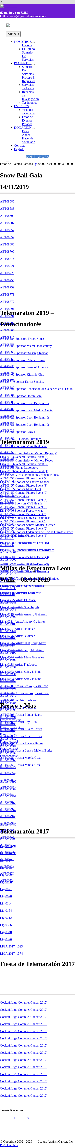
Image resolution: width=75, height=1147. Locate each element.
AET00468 (7, 622)
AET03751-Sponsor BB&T (17, 431)
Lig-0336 (6, 925)
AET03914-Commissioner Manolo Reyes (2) (28, 453)
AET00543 (7, 673)
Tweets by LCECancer (14, 1118)
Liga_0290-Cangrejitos (14, 496)
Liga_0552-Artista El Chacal (18, 600)
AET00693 (7, 809)
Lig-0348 (6, 932)
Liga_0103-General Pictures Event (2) (24, 464)
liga (35, 164)
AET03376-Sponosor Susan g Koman (24, 353)
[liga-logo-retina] (21, 26)
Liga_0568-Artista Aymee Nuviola (22, 585)
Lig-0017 (6, 860)
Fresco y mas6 (9, 756)
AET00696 (7, 823)
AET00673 (7, 773)
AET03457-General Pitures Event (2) (23, 528)
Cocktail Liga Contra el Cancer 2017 (23, 1002)
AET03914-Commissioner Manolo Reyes (26, 460)
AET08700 (7, 251)
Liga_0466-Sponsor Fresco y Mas (21, 510)
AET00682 (7, 787)
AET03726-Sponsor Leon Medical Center (26, 410)
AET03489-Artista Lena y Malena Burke (26, 750)
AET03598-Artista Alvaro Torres (21, 736)
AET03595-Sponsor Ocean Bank (21, 396)
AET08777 (7, 301)
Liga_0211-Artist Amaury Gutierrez (22, 621)
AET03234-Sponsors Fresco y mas (22, 338)
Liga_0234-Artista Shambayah (19, 607)
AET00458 (7, 608)
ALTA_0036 (8, 588)
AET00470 (7, 630)
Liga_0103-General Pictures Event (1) (24, 471)
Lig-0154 (6, 910)
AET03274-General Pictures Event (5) (24, 542)
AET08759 (7, 287)
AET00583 (7, 723)
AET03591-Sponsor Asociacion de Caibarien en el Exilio (36, 388)
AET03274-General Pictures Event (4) (24, 550)
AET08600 (7, 215)
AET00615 (7, 766)
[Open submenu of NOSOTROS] (33, 42)
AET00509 (7, 637)
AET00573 (7, 694)
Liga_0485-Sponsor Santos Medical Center (27, 525)
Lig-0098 (6, 896)
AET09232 (7, 545)
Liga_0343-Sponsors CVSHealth (21, 503)
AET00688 (7, 801)
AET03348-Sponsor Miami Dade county (26, 346)
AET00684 (7, 794)
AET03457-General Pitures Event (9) (23, 478)
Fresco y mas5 (9, 748)
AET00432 (7, 594)
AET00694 (7, 816)
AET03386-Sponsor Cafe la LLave (22, 360)
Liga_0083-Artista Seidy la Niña (20, 671)
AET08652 (7, 230)
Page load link (9, 1145)
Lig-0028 (6, 867)
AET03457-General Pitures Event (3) (23, 521)
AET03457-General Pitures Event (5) (23, 507)
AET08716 (7, 258)
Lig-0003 (6, 846)
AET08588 (7, 208)
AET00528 (7, 644)
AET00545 (7, 687)
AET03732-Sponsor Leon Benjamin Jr (24, 424)
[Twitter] (21, 1122)
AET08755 (7, 280)
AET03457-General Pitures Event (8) (23, 485)
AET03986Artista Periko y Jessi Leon (24, 686)
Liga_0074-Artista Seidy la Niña (20, 679)
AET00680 (7, 780)
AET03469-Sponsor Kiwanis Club (22, 374)
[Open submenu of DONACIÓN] (33, 128)
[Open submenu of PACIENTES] (33, 64)
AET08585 (7, 201)
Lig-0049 (6, 874)
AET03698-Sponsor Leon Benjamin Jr (24, 403)
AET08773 (7, 294)
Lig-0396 (6, 939)
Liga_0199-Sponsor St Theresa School (24, 482)
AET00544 (7, 680)
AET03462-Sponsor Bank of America (24, 367)
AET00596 (7, 751)
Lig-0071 (6, 889)
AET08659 (7, 237)
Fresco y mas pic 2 (12, 727)
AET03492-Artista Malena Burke (21, 743)
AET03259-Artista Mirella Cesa (20, 757)
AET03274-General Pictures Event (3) (24, 557)
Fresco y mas (8, 734)
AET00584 (7, 730)
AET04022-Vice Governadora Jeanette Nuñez (29, 474)
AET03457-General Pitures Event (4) (23, 514)
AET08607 (7, 223)
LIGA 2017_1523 (11, 946)
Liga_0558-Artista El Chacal (18, 593)
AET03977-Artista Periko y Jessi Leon (24, 693)
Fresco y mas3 (9, 741)
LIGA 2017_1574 (11, 953)
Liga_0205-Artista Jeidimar (17, 636)
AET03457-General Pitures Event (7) (23, 492)
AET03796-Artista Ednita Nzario (21, 714)
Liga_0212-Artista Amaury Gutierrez (23, 614)
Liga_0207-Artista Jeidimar (17, 628)
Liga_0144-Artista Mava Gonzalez (22, 657)
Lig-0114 (6, 903)
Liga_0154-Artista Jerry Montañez (22, 650)
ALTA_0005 (8, 559)
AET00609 (7, 758)
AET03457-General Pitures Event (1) (23, 535)
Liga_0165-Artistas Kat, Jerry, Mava (23, 643)
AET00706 (7, 837)
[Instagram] (35, 1122)
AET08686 (7, 244)
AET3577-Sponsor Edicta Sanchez (22, 381)
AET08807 (7, 330)
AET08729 (7, 273)
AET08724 (7, 266)
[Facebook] (7, 1122)
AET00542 (7, 665)
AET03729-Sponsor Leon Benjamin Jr (24, 417)
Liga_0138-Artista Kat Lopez (18, 664)
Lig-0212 (6, 917)
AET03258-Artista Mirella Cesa (20, 764)
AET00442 (7, 601)
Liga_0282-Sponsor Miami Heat (20, 489)
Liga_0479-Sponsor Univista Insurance (25, 517)
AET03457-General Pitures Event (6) (23, 499)
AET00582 (7, 716)
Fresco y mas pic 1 (12, 720)
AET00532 (7, 658)
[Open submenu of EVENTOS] (30, 107)
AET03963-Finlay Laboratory (19, 467)
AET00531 (7, 651)
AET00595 (7, 744)
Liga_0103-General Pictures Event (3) (24, 457)
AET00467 (7, 615)
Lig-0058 (6, 882)
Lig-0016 (6, 853)
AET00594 (7, 737)
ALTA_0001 (8, 552)
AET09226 (7, 538)
